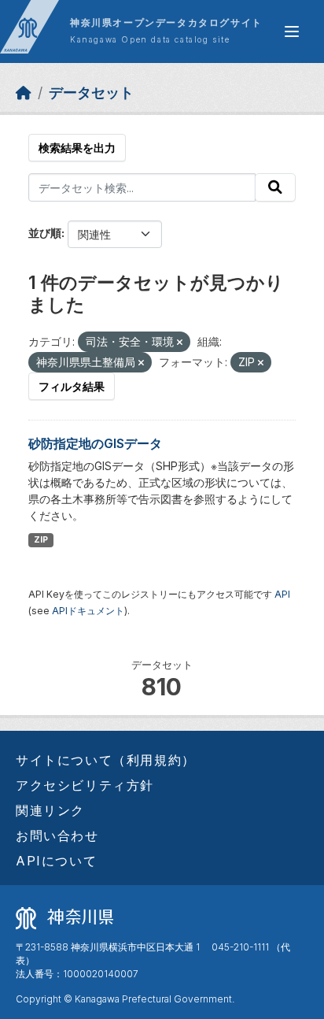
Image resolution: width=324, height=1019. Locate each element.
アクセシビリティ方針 (85, 785)
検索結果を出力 (77, 147)
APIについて (56, 861)
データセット (91, 92)
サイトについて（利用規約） (106, 760)
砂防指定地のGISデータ (95, 443)
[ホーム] (23, 92)
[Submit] (275, 187)
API (282, 594)
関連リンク (50, 810)
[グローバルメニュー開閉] (292, 31)
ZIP (41, 540)
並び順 (44, 232)
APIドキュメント (88, 611)
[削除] (179, 342)
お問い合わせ (57, 835)
